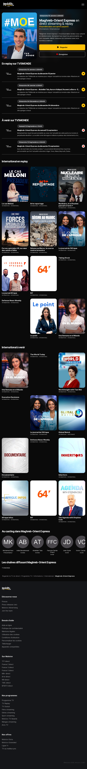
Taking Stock (64, 258)
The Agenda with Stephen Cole (70, 519)
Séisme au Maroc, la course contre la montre (42, 249)
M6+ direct (6, 673)
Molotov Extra (7, 739)
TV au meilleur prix (9, 749)
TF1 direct (6, 661)
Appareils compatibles (10, 647)
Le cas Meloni (7, 204)
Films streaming (8, 709)
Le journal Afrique (9, 293)
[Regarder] (83, 74)
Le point (33, 336)
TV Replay (6, 703)
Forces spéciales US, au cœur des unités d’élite (14, 249)
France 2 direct (7, 664)
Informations (44, 29)
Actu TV (5, 725)
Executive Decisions (10, 397)
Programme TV (8, 700)
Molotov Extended (9, 742)
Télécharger (6, 644)
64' (31, 293)
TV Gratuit (6, 706)
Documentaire (8, 475)
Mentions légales (8, 631)
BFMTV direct (7, 686)
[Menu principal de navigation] (83, 4)
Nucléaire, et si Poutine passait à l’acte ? (68, 205)
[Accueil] (8, 4)
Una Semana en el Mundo (69, 336)
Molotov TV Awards (9, 719)
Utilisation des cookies (10, 634)
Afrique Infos (7, 518)
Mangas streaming (9, 722)
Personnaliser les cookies (12, 641)
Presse (4, 601)
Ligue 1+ (5, 745)
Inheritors (63, 475)
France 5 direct (8, 670)
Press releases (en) (9, 605)
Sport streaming (8, 716)
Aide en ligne (7, 625)
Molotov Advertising (10, 608)
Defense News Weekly (11, 301)
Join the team (7, 611)
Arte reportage (37, 204)
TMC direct (6, 683)
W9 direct (5, 680)
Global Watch (64, 432)
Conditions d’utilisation (10, 637)
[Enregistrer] (83, 130)
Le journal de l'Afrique (68, 248)
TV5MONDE (6, 568)
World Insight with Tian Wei (70, 390)
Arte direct (6, 677)
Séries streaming (8, 713)
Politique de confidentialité (12, 628)
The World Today (37, 354)
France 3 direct (8, 667)
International (55, 29)
